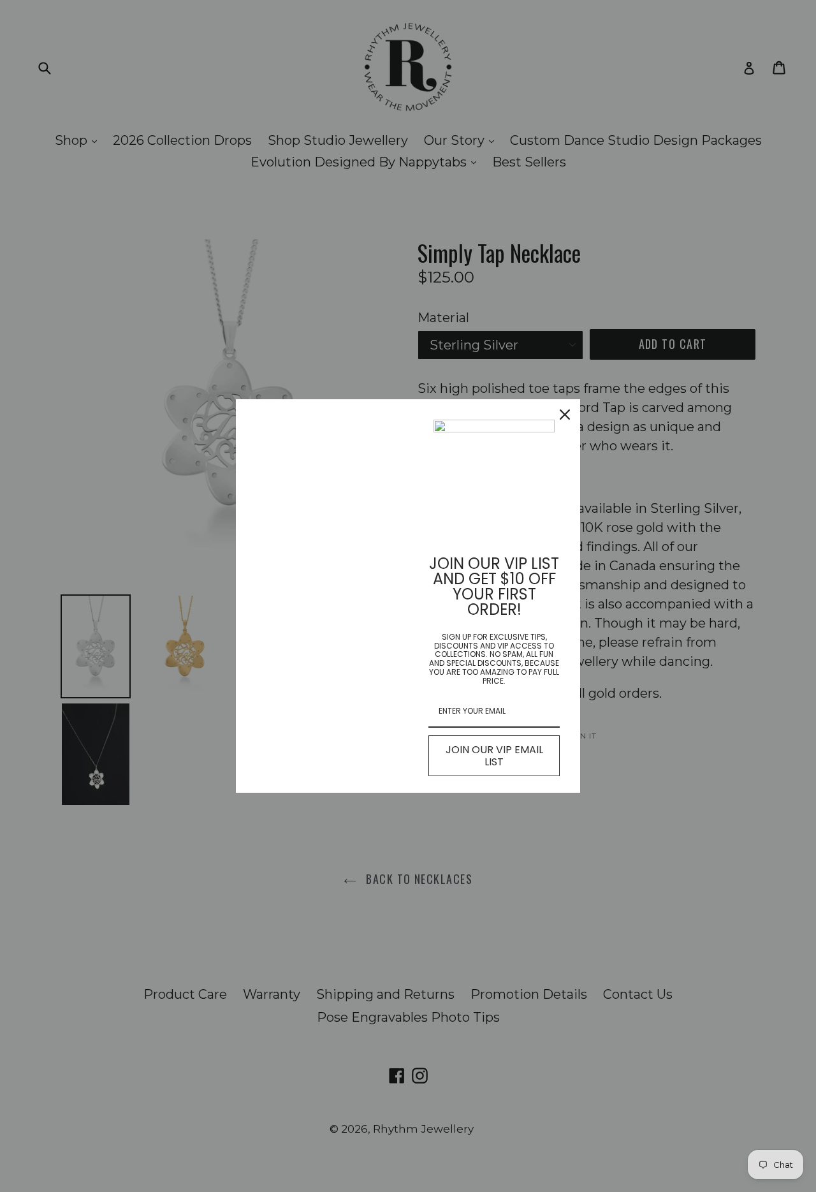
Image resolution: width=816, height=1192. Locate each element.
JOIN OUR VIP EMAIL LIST (494, 755)
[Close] (565, 414)
